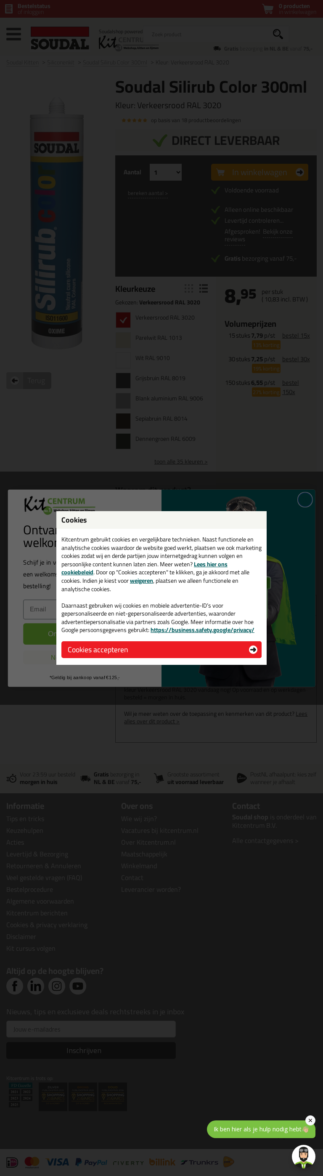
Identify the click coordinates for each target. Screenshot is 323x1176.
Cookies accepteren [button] (98, 649)
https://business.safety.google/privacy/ (202, 629)
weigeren (141, 580)
